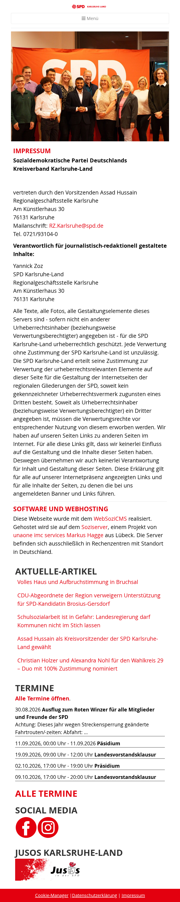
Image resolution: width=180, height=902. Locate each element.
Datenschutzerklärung (94, 895)
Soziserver (94, 527)
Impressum (133, 895)
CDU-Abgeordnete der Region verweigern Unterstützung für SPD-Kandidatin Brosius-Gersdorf (88, 599)
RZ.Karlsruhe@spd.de (76, 225)
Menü (92, 18)
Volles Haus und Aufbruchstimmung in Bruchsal (77, 582)
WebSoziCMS (110, 518)
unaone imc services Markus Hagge (58, 535)
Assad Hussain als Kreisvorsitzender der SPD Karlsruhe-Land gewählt (87, 643)
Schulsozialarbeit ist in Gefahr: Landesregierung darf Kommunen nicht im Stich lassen (83, 621)
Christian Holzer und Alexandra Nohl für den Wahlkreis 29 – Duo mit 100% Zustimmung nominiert (90, 664)
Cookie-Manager (51, 895)
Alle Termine (46, 793)
